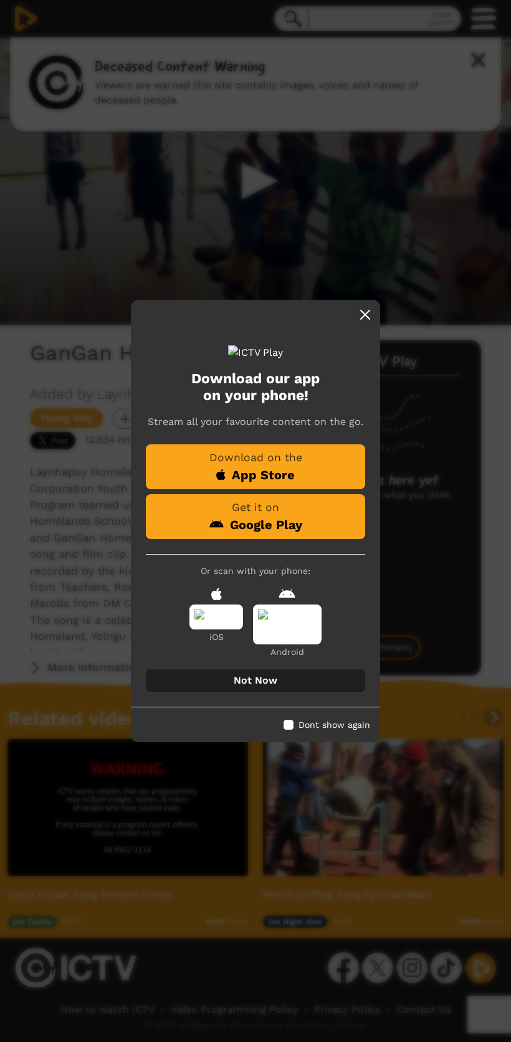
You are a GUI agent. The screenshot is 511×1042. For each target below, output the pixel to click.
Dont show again (334, 725)
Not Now (255, 680)
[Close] (365, 315)
